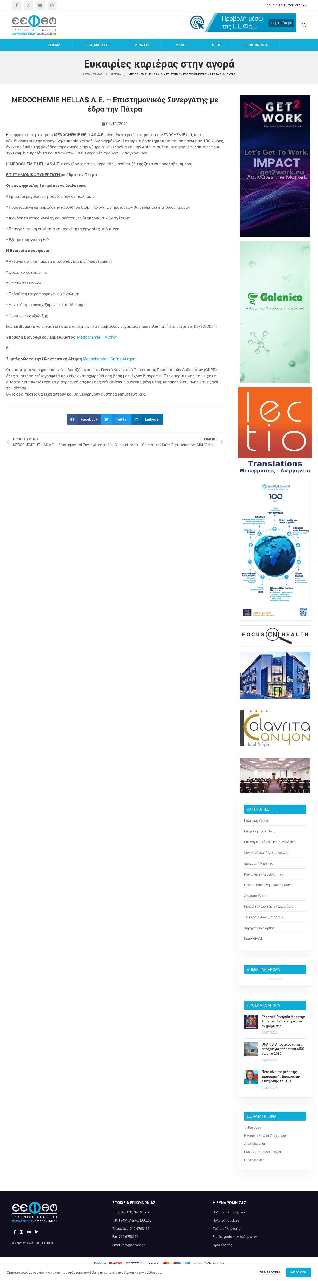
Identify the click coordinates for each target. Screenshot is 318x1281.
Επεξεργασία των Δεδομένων (235, 1237)
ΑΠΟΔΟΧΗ (298, 1272)
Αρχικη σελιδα (92, 74)
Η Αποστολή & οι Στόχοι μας (265, 1136)
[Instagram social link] (28, 5)
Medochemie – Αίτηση (97, 337)
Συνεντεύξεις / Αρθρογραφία (266, 853)
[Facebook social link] (16, 5)
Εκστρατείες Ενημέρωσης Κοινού (269, 885)
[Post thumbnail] (251, 1025)
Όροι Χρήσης (222, 1245)
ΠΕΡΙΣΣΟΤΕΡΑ (270, 1272)
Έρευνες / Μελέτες (258, 863)
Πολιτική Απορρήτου (229, 1212)
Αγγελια (115, 74)
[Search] (304, 25)
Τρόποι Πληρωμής (227, 1229)
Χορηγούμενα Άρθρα (259, 928)
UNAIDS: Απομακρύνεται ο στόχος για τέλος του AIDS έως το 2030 (283, 1048)
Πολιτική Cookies (226, 1220)
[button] (84, 419)
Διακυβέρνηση (255, 1144)
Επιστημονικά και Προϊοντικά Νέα (269, 842)
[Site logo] (34, 25)
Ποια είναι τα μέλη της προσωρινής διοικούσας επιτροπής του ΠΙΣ (281, 1076)
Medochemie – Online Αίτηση (109, 359)
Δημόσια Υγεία (255, 896)
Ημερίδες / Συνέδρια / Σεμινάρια (268, 906)
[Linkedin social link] (52, 5)
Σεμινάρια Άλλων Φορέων (263, 917)
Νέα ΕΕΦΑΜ (253, 938)
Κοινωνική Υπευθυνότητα (263, 874)
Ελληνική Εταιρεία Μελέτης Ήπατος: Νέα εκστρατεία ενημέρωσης (283, 1021)
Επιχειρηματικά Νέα (259, 831)
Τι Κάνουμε (252, 1127)
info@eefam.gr (133, 1245)
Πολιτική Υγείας (256, 821)
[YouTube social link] (40, 5)
